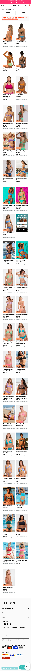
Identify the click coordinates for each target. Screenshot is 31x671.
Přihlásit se (25, 635)
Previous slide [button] (2, 1)
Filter (8, 13)
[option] (15, 1)
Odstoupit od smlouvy (9, 668)
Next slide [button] (28, 1)
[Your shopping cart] (29, 7)
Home (3, 9)
